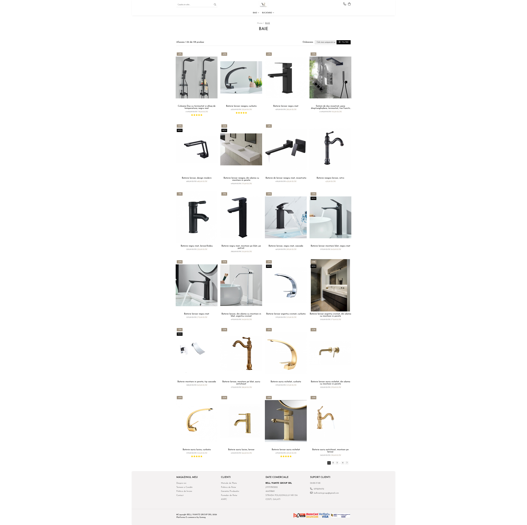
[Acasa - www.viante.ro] (263, 4)
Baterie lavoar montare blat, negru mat (330, 246)
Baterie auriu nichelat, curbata (286, 382)
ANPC (224, 499)
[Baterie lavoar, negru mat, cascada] (286, 217)
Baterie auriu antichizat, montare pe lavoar (330, 451)
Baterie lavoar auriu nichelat (286, 450)
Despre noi (181, 483)
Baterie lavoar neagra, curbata (241, 106)
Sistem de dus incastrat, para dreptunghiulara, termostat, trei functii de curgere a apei (330, 107)
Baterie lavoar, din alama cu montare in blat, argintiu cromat (241, 315)
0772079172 (318, 489)
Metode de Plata (229, 483)
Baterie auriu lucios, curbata (197, 450)
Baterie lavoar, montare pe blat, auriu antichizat (241, 383)
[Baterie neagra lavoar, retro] (330, 149)
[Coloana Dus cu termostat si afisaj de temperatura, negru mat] (197, 77)
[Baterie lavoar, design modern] (197, 149)
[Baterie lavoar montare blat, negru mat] (330, 217)
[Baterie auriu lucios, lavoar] (241, 421)
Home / (261, 23)
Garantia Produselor (230, 491)
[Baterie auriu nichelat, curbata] (286, 353)
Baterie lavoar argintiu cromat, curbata (285, 314)
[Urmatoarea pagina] (347, 463)
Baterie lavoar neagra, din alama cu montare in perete (241, 179)
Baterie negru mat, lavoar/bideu (197, 246)
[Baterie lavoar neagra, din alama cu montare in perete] (241, 149)
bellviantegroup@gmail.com (326, 493)
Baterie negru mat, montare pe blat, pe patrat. (241, 247)
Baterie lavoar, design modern (196, 178)
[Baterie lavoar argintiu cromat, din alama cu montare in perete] (330, 285)
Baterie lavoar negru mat (285, 106)
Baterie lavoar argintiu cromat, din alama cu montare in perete (330, 315)
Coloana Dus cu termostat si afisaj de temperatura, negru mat (196, 107)
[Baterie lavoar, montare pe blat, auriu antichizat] (241, 353)
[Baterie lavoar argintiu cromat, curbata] (286, 285)
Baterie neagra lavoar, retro (330, 178)
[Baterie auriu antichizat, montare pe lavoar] (330, 421)
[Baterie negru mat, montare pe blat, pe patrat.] (241, 217)
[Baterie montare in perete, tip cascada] (197, 353)
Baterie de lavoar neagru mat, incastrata (286, 178)
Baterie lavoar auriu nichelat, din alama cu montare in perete (330, 383)
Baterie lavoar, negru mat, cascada (286, 246)
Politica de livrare (184, 491)
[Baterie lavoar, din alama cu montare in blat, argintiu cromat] (241, 285)
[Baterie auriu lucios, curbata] (197, 421)
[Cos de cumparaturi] (349, 4)
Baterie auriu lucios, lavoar (241, 450)
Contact (179, 495)
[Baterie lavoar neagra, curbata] (241, 77)
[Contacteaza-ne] (344, 4)
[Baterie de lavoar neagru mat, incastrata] (286, 149)
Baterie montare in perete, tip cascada (196, 382)
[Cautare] (215, 5)
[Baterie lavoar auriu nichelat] (286, 421)
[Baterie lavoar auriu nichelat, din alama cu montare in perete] (330, 353)
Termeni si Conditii (184, 487)
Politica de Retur (228, 487)
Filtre (345, 42)
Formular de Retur (229, 495)
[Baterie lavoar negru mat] (286, 77)
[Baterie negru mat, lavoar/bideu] (197, 217)
